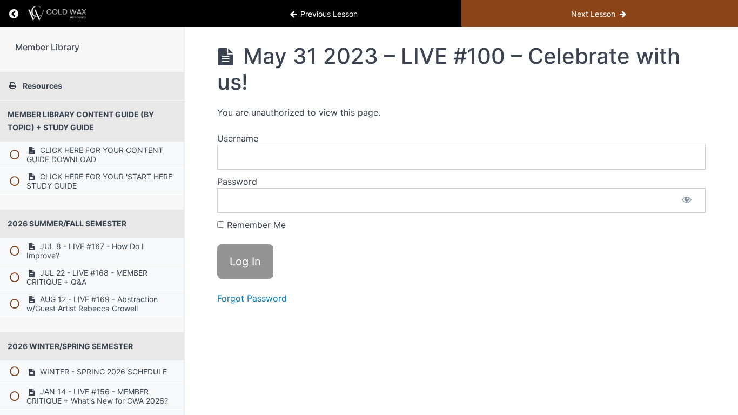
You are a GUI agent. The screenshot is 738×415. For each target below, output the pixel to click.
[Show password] (687, 200)
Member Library (47, 47)
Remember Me (255, 224)
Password (237, 181)
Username (237, 138)
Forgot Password (252, 298)
